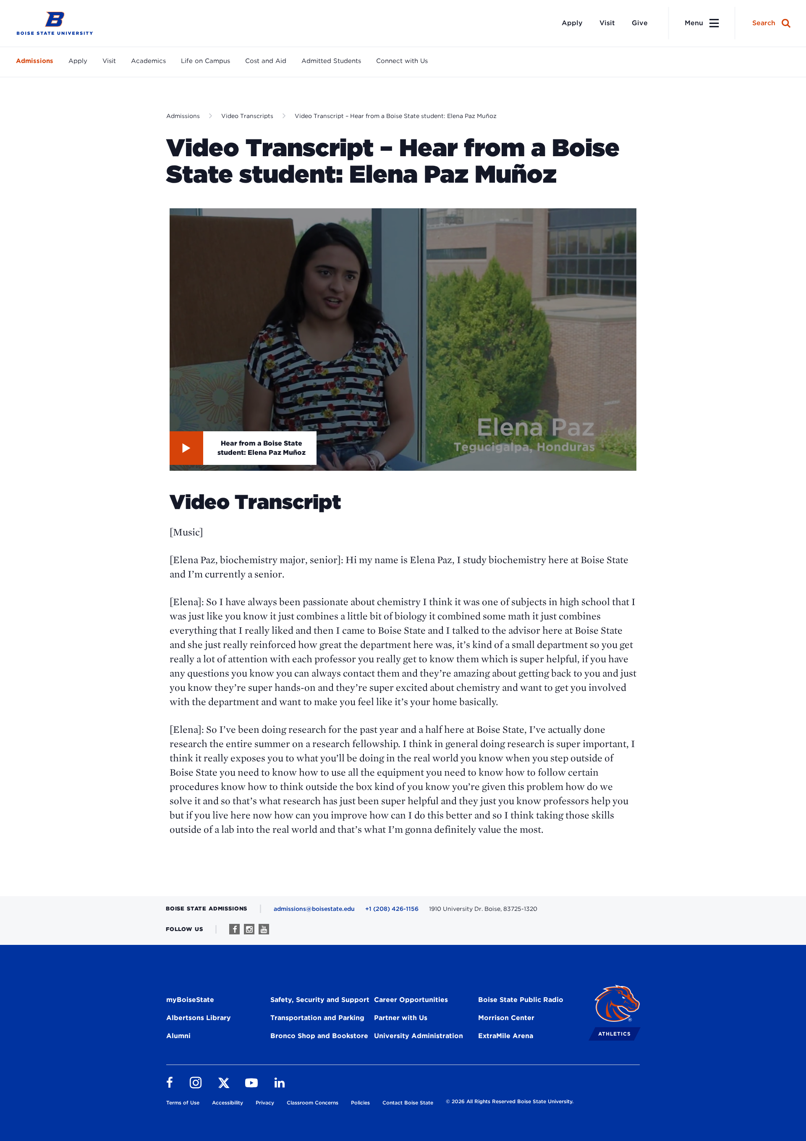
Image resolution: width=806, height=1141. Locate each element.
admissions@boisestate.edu (314, 908)
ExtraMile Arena (505, 1036)
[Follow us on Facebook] (234, 929)
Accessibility (227, 1102)
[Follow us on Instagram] (249, 929)
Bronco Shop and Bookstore (319, 1036)
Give (640, 23)
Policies (360, 1102)
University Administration (418, 1036)
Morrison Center (506, 1018)
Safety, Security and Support (319, 1000)
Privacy (265, 1102)
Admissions (34, 61)
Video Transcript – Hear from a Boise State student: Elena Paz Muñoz (396, 116)
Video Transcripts (247, 116)
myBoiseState (190, 1000)
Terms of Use (182, 1102)
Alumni (178, 1036)
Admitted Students (331, 61)
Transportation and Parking (317, 1018)
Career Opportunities (411, 1000)
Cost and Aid (265, 61)
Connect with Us (402, 61)
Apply (572, 23)
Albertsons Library (198, 1018)
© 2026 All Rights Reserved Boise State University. (509, 1101)
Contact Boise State (407, 1102)
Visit (607, 23)
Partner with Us (400, 1018)
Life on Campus (205, 61)
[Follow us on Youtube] (264, 929)
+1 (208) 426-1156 (392, 908)
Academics (148, 61)
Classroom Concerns (312, 1102)
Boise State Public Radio (520, 1000)
